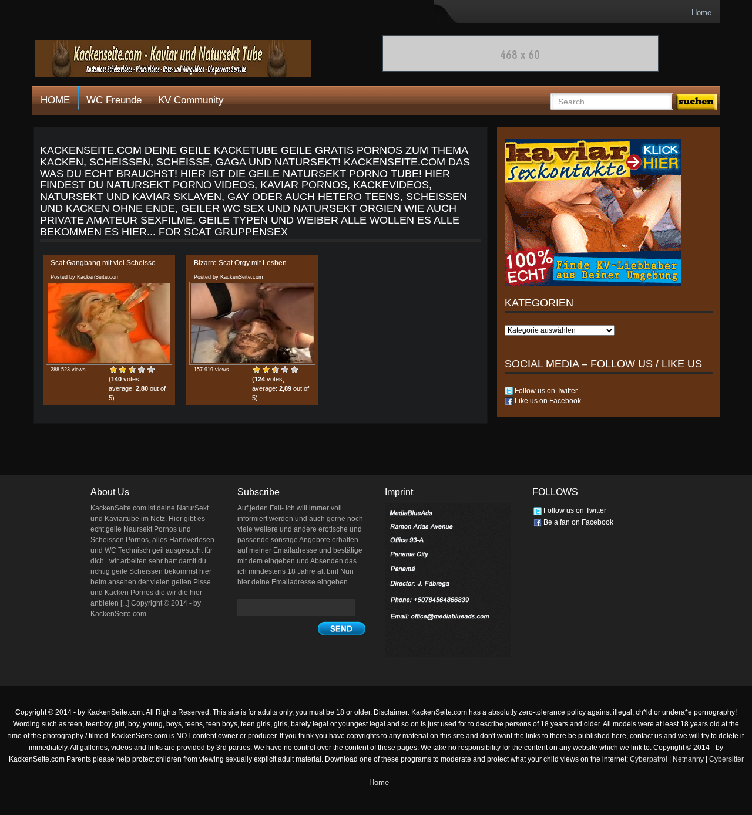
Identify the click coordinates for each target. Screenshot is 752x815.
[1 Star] (113, 369)
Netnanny (688, 759)
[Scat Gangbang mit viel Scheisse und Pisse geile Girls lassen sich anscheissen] (109, 323)
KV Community (191, 100)
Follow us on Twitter (545, 391)
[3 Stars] (132, 369)
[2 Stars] (122, 369)
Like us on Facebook (547, 401)
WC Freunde (114, 100)
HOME (55, 100)
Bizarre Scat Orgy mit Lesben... (243, 263)
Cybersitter (726, 759)
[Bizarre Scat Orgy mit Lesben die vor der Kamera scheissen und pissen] (252, 323)
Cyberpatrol (648, 759)
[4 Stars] (141, 369)
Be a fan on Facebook (577, 522)
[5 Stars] (151, 369)
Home (701, 12)
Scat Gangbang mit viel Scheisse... (106, 263)
